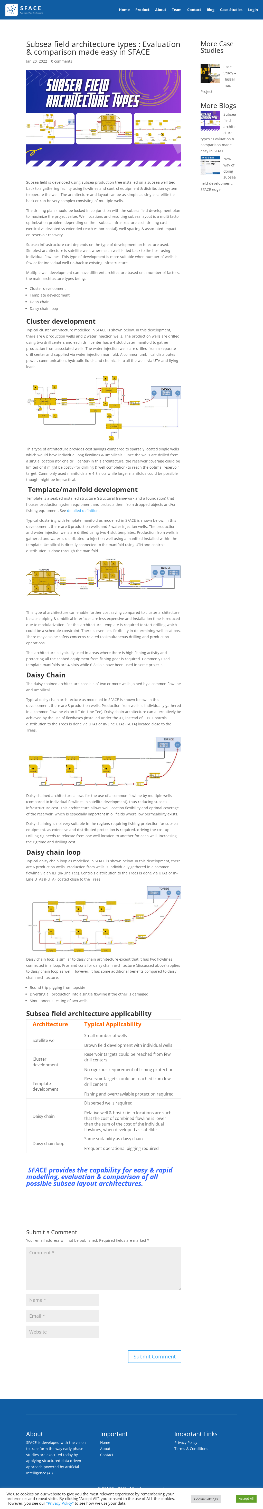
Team (177, 9)
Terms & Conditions (191, 1448)
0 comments (61, 61)
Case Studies (231, 9)
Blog (210, 9)
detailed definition (83, 510)
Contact (194, 9)
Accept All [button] (246, 1498)
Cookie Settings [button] (206, 1499)
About (160, 9)
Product (142, 9)
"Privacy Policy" (60, 1503)
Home (124, 9)
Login (253, 9)
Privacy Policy (185, 1442)
